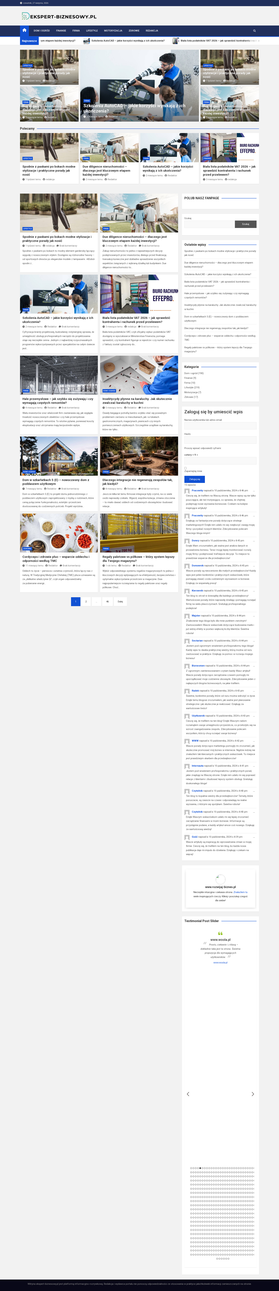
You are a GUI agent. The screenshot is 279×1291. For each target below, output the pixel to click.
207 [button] (198, 1197)
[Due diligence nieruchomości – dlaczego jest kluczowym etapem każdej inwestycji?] (139, 213)
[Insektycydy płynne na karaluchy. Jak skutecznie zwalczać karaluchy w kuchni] (139, 375)
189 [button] (223, 1193)
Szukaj (187, 218)
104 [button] (227, 1180)
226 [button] (241, 1197)
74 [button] (225, 1176)
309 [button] (232, 1209)
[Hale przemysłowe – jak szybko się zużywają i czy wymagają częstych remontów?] (59, 375)
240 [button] (207, 1201)
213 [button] (211, 1197)
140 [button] (243, 1184)
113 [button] (247, 1180)
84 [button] (247, 1176)
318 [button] (252, 1209)
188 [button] (220, 1193)
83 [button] (245, 1176)
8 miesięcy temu (114, 488)
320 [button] (191, 1213)
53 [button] (243, 1172)
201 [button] (250, 1193)
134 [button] (229, 1184)
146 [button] (191, 1189)
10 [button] (211, 1168)
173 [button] (252, 1189)
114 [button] (250, 1180)
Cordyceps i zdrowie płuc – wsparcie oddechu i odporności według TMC (55, 559)
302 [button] (216, 1209)
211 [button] (207, 1197)
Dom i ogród (42, 30)
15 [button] (223, 1168)
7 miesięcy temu (34, 488)
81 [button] (241, 1176)
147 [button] (193, 1189)
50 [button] (236, 1172)
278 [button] (227, 1205)
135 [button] (232, 1184)
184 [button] (211, 1193)
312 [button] (238, 1209)
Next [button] (253, 1094)
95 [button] (207, 1180)
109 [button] (238, 1180)
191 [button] (227, 1193)
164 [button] (232, 1189)
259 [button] (250, 1201)
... (255, 491)
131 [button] (223, 1184)
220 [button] (227, 1197)
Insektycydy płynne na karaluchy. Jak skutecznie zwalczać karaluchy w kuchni (137, 401)
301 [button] (214, 1209)
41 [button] (216, 1172)
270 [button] (209, 1205)
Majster (196, 615)
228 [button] (245, 1197)
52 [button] (241, 1172)
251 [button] (232, 1201)
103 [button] (225, 1180)
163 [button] (229, 1189)
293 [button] (195, 1209)
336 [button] (227, 1213)
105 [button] (229, 1180)
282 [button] (236, 1205)
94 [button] (205, 1180)
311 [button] (236, 1209)
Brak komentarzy (68, 245)
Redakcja (152, 30)
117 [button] (191, 1184)
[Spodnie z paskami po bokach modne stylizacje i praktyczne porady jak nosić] (59, 213)
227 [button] (243, 1197)
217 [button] (220, 1197)
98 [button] (214, 1180)
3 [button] (195, 1168)
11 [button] (214, 1168)
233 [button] (191, 1201)
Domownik (198, 565)
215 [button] (216, 1197)
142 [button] (247, 1184)
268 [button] (205, 1205)
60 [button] (193, 1176)
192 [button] (229, 1193)
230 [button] (250, 1197)
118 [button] (193, 1184)
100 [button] (218, 1180)
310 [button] (234, 1209)
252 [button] (234, 1201)
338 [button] (232, 1213)
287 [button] (247, 1205)
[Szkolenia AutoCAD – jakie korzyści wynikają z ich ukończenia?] (59, 294)
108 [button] (236, 1180)
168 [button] (241, 1189)
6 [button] (202, 1168)
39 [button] (211, 1172)
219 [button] (225, 1197)
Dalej (120, 601)
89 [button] (193, 1180)
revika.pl (220, 962)
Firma (76, 30)
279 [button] (229, 1205)
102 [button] (223, 1180)
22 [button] (238, 1168)
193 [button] (232, 1193)
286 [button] (245, 1205)
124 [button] (207, 1184)
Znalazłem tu (240, 892)
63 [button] (200, 1176)
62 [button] (198, 1176)
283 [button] (238, 1205)
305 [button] (223, 1209)
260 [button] (252, 1201)
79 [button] (236, 1176)
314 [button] (243, 1209)
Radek (195, 690)
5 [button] (200, 1168)
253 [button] (236, 1201)
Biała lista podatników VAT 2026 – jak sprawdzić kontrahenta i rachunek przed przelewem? (133, 108)
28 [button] (252, 1168)
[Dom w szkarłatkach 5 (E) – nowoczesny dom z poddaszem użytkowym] (59, 456)
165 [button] (234, 1189)
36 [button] (205, 1172)
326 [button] (205, 1213)
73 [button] (223, 1176)
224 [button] (236, 1197)
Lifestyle (92, 30)
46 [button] (227, 1172)
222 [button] (232, 1197)
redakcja (50, 80)
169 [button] (243, 1189)
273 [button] (216, 1205)
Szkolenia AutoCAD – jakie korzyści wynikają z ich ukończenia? (168, 168)
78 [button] (234, 1176)
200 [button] (247, 1193)
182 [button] (207, 1193)
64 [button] (202, 1176)
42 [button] (218, 1172)
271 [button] (211, 1205)
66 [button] (207, 1176)
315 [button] (245, 1209)
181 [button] (205, 1193)
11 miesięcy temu (34, 565)
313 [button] (241, 1209)
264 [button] (195, 1205)
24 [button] (243, 1168)
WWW (195, 740)
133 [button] (227, 1184)
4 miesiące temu (34, 407)
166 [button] (236, 1189)
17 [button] (227, 1168)
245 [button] (218, 1201)
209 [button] (202, 1197)
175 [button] (191, 1193)
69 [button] (214, 1176)
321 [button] (193, 1213)
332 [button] (218, 1213)
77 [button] (232, 1176)
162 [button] (227, 1189)
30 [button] (191, 1172)
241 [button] (209, 1201)
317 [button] (250, 1209)
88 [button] (191, 1180)
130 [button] (220, 1184)
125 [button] (209, 1184)
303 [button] (218, 1209)
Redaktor (52, 117)
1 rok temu (111, 565)
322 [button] (195, 1213)
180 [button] (202, 1193)
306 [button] (225, 1209)
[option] (220, 888)
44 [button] (223, 1172)
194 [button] (234, 1193)
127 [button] (214, 1184)
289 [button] (252, 1205)
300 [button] (211, 1209)
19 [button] (232, 1168)
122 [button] (202, 1184)
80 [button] (238, 1176)
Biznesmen (198, 665)
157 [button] (216, 1189)
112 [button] (245, 1180)
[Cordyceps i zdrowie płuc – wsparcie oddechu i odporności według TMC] (59, 533)
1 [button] (191, 1168)
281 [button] (234, 1205)
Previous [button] (188, 1094)
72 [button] (220, 1176)
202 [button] (252, 1193)
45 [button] (225, 1172)
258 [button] (247, 1201)
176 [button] (193, 1193)
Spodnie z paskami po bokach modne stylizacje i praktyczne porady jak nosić (48, 73)
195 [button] (236, 1193)
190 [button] (225, 1193)
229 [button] (247, 1197)
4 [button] (198, 1168)
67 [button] (209, 1176)
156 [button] (214, 1189)
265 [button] (198, 1205)
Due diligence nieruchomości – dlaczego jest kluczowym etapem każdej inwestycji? (46, 109)
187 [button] (218, 1193)
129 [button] (218, 1184)
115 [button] (252, 1180)
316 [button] (247, 1209)
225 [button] (238, 1197)
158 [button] (218, 1189)
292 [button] (193, 1209)
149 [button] (198, 1189)
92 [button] (200, 1180)
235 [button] (195, 1201)
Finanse (61, 30)
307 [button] (227, 1209)
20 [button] (234, 1168)
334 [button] (223, 1213)
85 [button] (250, 1176)
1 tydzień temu (33, 80)
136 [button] (234, 1184)
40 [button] (214, 1172)
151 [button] (202, 1189)
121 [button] (200, 1184)
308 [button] (229, 1209)
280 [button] (232, 1205)
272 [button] (214, 1205)
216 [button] (218, 1197)
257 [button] (245, 1201)
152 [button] (205, 1189)
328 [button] (209, 1213)
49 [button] (234, 1172)
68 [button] (211, 1176)
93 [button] (202, 1180)
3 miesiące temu (95, 116)
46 (107, 601)
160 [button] (223, 1189)
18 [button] (229, 1168)
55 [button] (247, 1172)
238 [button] (202, 1201)
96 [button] (209, 1180)
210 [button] (205, 1197)
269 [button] (207, 1205)
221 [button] (229, 1197)
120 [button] (198, 1184)
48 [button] (232, 1172)
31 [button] (193, 1172)
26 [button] (247, 1168)
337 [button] (229, 1213)
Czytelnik (197, 790)
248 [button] (225, 1201)
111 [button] (243, 1180)
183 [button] (209, 1193)
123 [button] (205, 1184)
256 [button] (243, 1201)
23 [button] (241, 1168)
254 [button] (238, 1201)
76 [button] (229, 1176)
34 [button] (200, 1172)
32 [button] (195, 1172)
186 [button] (216, 1193)
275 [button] (220, 1205)
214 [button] (214, 1197)
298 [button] (207, 1209)
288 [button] (250, 1205)
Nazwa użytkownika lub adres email (203, 419)
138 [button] (238, 1184)
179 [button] (200, 1193)
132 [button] (225, 1184)
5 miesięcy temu (114, 407)
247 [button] (223, 1201)
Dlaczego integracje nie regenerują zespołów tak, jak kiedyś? (216, 328)
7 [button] (205, 1168)
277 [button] (225, 1205)
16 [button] (225, 1168)
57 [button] (252, 1172)
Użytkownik (198, 715)
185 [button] (214, 1193)
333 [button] (220, 1213)
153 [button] (207, 1189)
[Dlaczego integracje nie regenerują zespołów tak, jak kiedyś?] (139, 456)
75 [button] (227, 1176)
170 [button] (245, 1189)
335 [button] (225, 1213)
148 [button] (195, 1189)
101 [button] (220, 1180)
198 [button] (243, 1193)
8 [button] (207, 1168)
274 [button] (218, 1205)
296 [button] (202, 1209)
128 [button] (216, 1184)
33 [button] (198, 1172)
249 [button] (227, 1201)
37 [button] (207, 1172)
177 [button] (195, 1193)
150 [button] (200, 1189)
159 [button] (220, 1189)
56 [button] (250, 1172)
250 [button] (229, 1201)
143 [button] (250, 1184)
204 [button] (191, 1197)
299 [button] (209, 1209)
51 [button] (238, 1172)
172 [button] (250, 1189)
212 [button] (209, 1197)
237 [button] (200, 1201)
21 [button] (236, 1168)
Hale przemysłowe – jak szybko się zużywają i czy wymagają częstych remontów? (57, 401)
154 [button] (209, 1189)
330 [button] (214, 1213)
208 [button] (200, 1197)
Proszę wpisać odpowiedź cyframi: (202, 448)
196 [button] (238, 1193)
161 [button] (225, 1189)
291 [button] (191, 1209)
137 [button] (236, 1184)
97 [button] (211, 1180)
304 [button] (220, 1209)
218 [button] (223, 1197)
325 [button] (202, 1213)
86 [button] (252, 1176)
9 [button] (209, 1168)
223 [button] (234, 1197)
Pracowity (197, 490)
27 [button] (250, 1168)
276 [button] (223, 1205)
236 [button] (198, 1201)
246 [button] (220, 1201)
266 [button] (200, 1205)
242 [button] (211, 1201)
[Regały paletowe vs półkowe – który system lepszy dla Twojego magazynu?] (139, 533)
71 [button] (218, 1176)
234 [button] (193, 1201)
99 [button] (216, 1180)
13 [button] (218, 1168)
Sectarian (197, 640)
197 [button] (241, 1193)
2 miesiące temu (34, 117)
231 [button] (252, 1197)
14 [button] (220, 1168)
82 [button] (243, 1176)
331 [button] (216, 1213)
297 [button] (205, 1209)
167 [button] (238, 1189)
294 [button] (198, 1209)
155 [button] (211, 1189)
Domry (195, 540)
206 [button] (195, 1197)
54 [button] (245, 1172)
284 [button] (241, 1205)
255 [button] (241, 1201)
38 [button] (209, 1172)
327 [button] (207, 1213)
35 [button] (202, 1172)
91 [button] (198, 1180)
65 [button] (205, 1176)
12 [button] (216, 1168)
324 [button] (200, 1213)
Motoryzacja (113, 30)
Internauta (197, 765)
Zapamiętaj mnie (193, 471)
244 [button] (216, 1201)
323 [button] (198, 1213)
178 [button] (198, 1193)
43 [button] (220, 1172)
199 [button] (245, 1193)
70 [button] (216, 1176)
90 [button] (195, 1180)
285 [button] (243, 1205)
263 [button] (193, 1205)
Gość (195, 836)
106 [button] (232, 1180)
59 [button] (191, 1176)
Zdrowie (134, 30)
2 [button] (193, 1168)
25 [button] (245, 1168)
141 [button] (245, 1184)
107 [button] (234, 1180)
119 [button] (195, 1184)
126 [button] (211, 1184)
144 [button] (252, 1184)
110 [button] (241, 1180)
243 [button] (214, 1201)
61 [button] (195, 1176)
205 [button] (193, 1197)
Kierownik (197, 590)
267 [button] (202, 1205)
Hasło (187, 434)
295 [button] (200, 1209)
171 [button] (247, 1189)
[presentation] (82, 86)
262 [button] (191, 1205)
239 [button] (205, 1201)
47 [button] (229, 1172)
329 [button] (211, 1213)
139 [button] (241, 1184)
